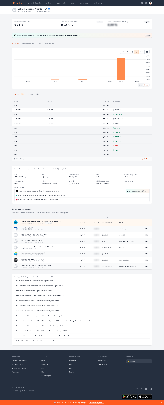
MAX (141, 52)
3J (132, 52)
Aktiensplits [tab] (33, 94)
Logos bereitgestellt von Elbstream (23, 391)
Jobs (70, 364)
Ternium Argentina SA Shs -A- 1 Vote (34, 234)
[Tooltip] (73, 181)
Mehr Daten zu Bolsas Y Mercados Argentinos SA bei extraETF (38, 199)
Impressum (102, 361)
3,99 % (82, 235)
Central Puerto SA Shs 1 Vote (31, 240)
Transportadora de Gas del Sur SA (33, 253)
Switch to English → (96, 403)
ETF (146, 222)
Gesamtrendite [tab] (49, 43)
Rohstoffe (122, 235)
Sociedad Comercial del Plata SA (32, 259)
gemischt (122, 222)
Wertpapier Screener (19, 368)
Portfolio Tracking (18, 364)
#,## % (112, 25)
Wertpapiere (85, 3)
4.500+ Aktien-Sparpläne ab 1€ (38, 191)
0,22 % (82, 266)
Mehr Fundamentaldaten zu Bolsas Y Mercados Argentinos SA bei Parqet (41, 195)
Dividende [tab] (15, 43)
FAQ (42, 368)
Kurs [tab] (39, 43)
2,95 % (82, 254)
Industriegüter (124, 229)
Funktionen (48, 3)
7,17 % (96, 222)
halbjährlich (106, 247)
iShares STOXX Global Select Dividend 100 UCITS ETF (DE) (41, 221)
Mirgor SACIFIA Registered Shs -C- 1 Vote (36, 265)
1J (127, 52)
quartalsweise (107, 222)
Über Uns (72, 361)
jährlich (105, 235)
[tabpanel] (82, 68)
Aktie (146, 229)
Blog (71, 368)
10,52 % (82, 247)
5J (136, 52)
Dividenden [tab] (17, 94)
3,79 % (82, 222)
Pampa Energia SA (27, 228)
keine (104, 229)
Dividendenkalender (34, 3)
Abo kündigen (46, 376)
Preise (58, 3)
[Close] (161, 403)
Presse (71, 372)
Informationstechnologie (127, 266)
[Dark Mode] (146, 3)
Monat (146, 85)
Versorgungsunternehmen (127, 241)
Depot (98, 3)
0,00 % (82, 229)
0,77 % (82, 260)
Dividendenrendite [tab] (28, 43)
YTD (123, 52)
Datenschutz (102, 364)
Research (15, 372)
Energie (121, 247)
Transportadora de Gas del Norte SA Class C (37, 247)
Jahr (140, 85)
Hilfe (42, 372)
